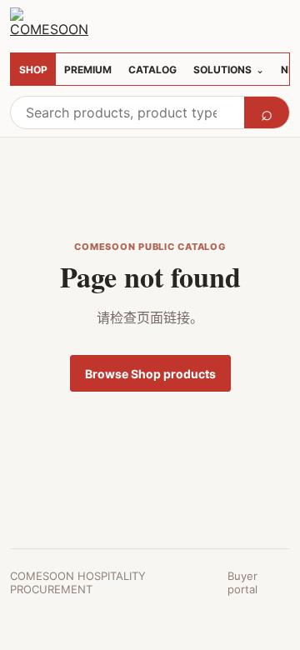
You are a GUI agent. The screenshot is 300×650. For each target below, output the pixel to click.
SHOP (33, 69)
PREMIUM (88, 69)
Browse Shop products (150, 374)
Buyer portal (243, 582)
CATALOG (152, 69)
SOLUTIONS (228, 69)
